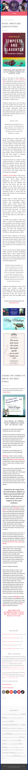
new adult (20, 747)
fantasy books (23, 734)
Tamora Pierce (6, 392)
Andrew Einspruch (5, 714)
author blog (12, 714)
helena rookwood (13, 740)
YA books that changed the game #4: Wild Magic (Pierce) (13, 378)
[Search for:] (14, 698)
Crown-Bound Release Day (7, 645)
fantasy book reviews (16, 734)
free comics (8, 740)
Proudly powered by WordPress (11, 766)
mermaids (15, 747)
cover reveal (4, 730)
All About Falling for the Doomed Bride (10, 634)
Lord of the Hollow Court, (15, 667)
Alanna (4, 509)
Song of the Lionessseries (15, 542)
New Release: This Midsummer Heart (9, 641)
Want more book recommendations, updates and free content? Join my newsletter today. (14, 613)
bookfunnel (8, 718)
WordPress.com (16, 767)
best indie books (18, 714)
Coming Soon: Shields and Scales (9, 638)
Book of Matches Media (16, 718)
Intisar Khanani (10, 747)
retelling (17, 749)
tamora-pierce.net (14, 302)
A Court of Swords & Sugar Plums (11, 677)
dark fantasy (16, 730)
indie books (15, 744)
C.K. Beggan (19, 728)
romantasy (21, 749)
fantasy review (10, 737)
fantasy (8, 733)
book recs (19, 725)
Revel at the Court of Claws (17, 669)
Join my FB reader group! (7, 687)
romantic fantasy (8, 752)
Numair (4, 543)
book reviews (11, 728)
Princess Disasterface (11, 749)
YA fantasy (16, 756)
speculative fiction (18, 752)
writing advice (9, 756)
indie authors (9, 744)
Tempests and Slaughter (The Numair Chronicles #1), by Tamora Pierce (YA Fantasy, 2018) (14, 71)
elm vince (20, 730)
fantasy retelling (5, 737)
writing (6, 756)
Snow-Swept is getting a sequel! (8, 648)
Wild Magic (16, 596)
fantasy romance (16, 737)
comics (23, 728)
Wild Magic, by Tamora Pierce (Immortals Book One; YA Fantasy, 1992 (14, 423)
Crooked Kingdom (9, 730)
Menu (15, 13)
